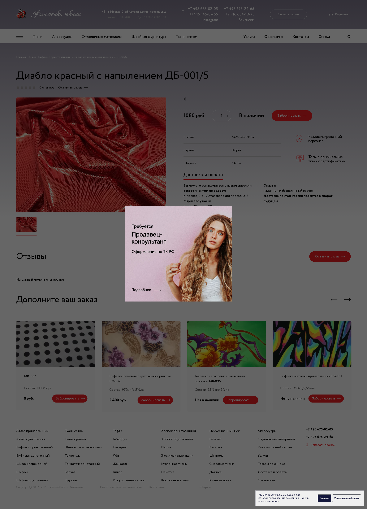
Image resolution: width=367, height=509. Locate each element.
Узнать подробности (346, 498)
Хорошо (324, 498)
